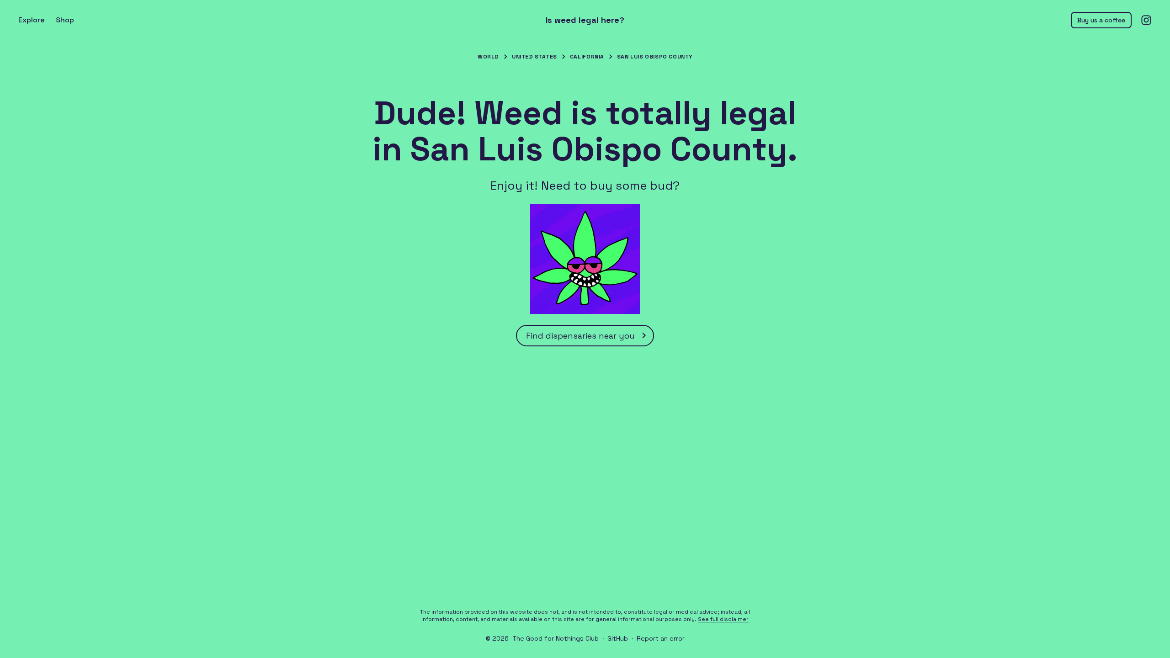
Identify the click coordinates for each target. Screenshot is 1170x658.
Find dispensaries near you (580, 335)
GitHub (617, 638)
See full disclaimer (723, 619)
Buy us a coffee (1101, 20)
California (587, 56)
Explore (31, 20)
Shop (65, 20)
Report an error (661, 638)
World (488, 56)
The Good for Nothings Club (555, 638)
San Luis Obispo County (654, 56)
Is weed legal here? (585, 20)
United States (534, 56)
